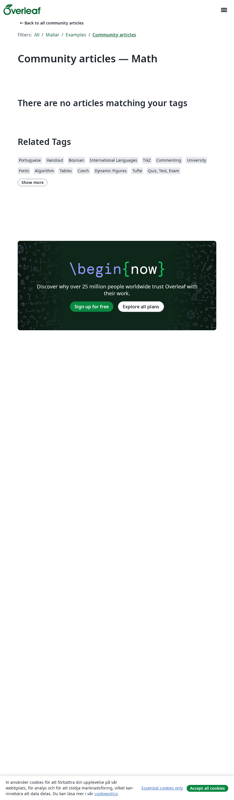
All (36, 35)
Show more (32, 182)
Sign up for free (91, 306)
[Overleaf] (22, 9)
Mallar (52, 35)
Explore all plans (141, 306)
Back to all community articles (51, 23)
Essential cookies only (162, 788)
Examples (76, 35)
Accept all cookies (207, 788)
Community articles (114, 35)
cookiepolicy (105, 793)
